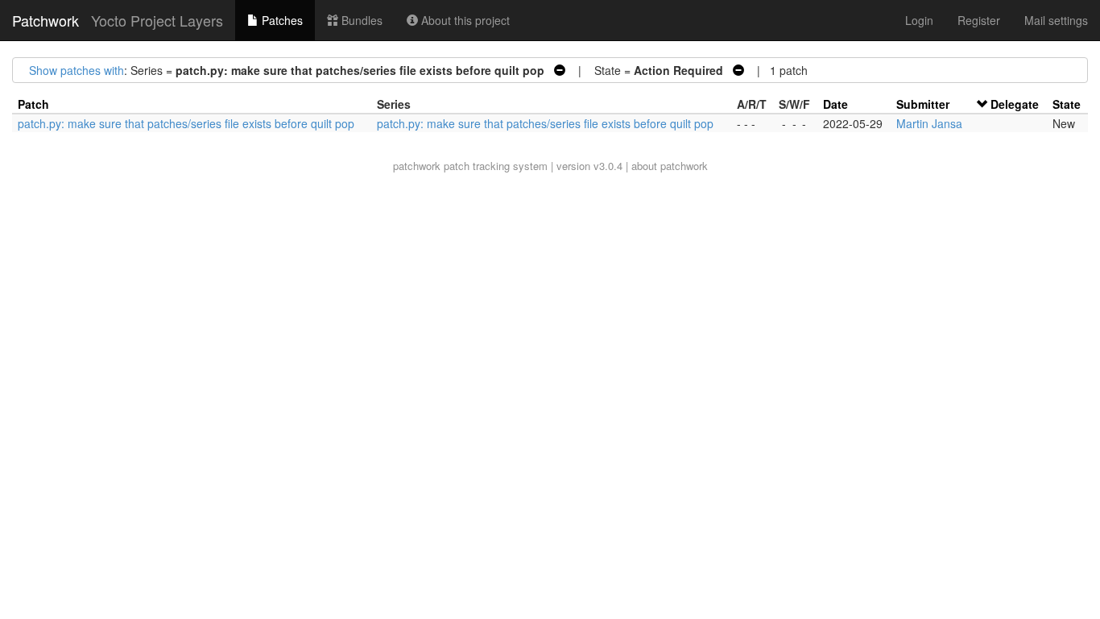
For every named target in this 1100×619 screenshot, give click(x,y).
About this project (464, 20)
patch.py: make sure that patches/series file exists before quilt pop (186, 123)
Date (835, 104)
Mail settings (1056, 20)
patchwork (416, 165)
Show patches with (76, 70)
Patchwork (45, 20)
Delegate (1014, 104)
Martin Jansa (929, 123)
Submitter (922, 104)
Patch (33, 104)
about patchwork (669, 165)
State (1066, 104)
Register (978, 20)
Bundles (360, 20)
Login (919, 20)
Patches (280, 20)
